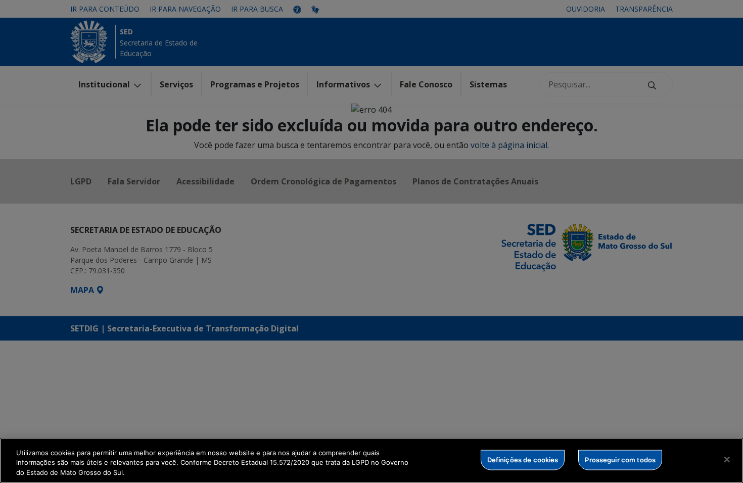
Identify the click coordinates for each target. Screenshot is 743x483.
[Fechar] (727, 459)
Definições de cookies (523, 459)
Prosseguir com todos (620, 459)
